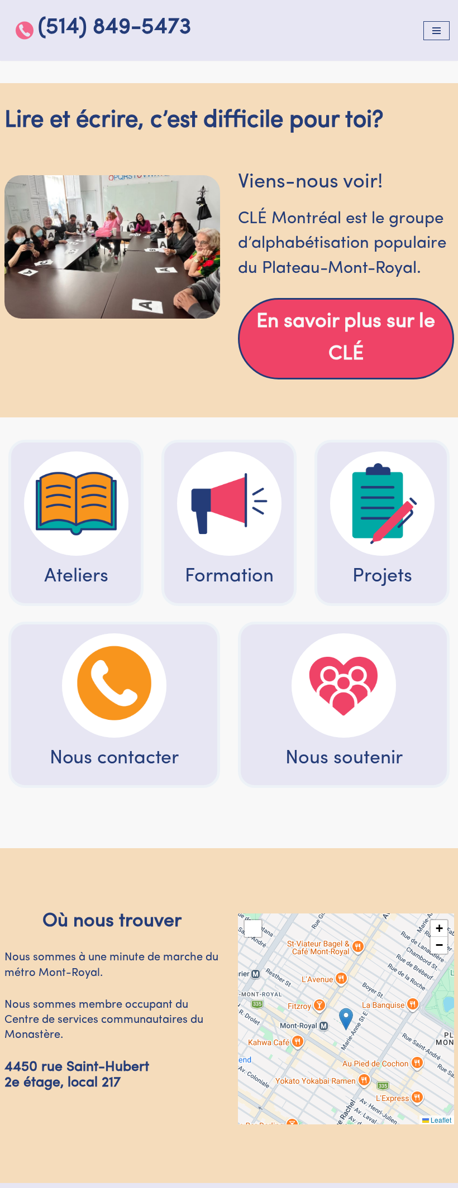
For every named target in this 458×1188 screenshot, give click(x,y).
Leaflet (440, 1119)
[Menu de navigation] (436, 30)
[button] (346, 1019)
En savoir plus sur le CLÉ (345, 338)
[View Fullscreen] (253, 928)
